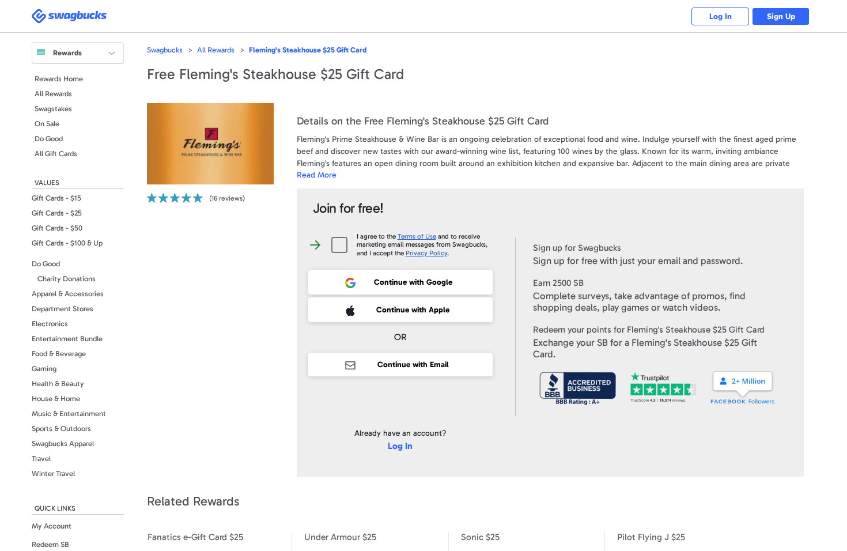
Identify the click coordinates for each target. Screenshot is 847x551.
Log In (720, 16)
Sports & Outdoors (61, 428)
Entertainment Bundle (67, 338)
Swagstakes (53, 108)
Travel (41, 458)
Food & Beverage (59, 353)
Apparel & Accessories (68, 293)
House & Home (56, 398)
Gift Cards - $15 (56, 198)
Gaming (44, 368)
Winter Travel (53, 473)
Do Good (49, 138)
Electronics (50, 323)
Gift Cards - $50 (57, 228)
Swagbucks (165, 50)
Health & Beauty (58, 383)
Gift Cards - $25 (57, 213)
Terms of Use (417, 236)
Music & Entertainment (69, 413)
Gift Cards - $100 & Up (67, 243)
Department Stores (62, 308)
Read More (316, 175)
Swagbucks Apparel (63, 443)
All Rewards (53, 93)
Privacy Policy (426, 253)
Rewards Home (59, 78)
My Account (51, 526)
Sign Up (781, 16)
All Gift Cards (56, 153)
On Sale (47, 123)
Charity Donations (66, 278)
